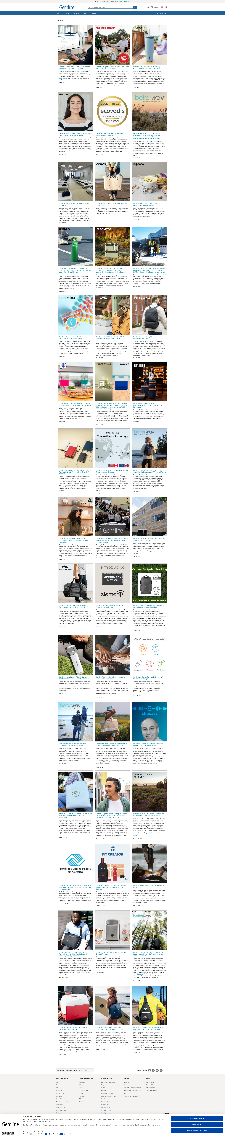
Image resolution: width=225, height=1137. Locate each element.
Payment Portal (105, 1107)
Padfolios (59, 1113)
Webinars (81, 1101)
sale (84, 13)
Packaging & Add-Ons (62, 1110)
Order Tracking (105, 1101)
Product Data (105, 1104)
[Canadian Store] (165, 7)
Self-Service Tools (106, 1110)
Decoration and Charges (108, 1082)
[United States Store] (162, 7)
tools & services (161, 13)
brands (67, 13)
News (125, 1093)
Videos (81, 1099)
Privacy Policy (150, 1085)
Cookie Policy (150, 1082)
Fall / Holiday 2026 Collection (123, 1)
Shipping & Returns (106, 1113)
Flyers (80, 1087)
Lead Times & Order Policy (108, 1096)
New (57, 1082)
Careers (126, 1085)
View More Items (112, 1060)
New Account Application (108, 1099)
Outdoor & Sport (60, 1107)
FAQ (102, 1085)
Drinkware (59, 1090)
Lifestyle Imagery (83, 1090)
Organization (59, 1104)
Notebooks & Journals (62, 1101)
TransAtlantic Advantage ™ (131, 1096)
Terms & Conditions (151, 1090)
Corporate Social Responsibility (132, 1087)
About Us (126, 1082)
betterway (94, 13)
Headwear (59, 1096)
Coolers (58, 1087)
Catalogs (81, 1085)
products (76, 13)
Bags (57, 1085)
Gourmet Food (60, 1093)
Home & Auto (60, 1099)
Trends (81, 1093)
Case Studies (82, 1082)
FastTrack (104, 1087)
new (58, 13)
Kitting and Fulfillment (107, 1093)
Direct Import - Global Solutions (132, 1090)
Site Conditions (150, 1087)
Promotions (82, 1096)
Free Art (103, 1090)
